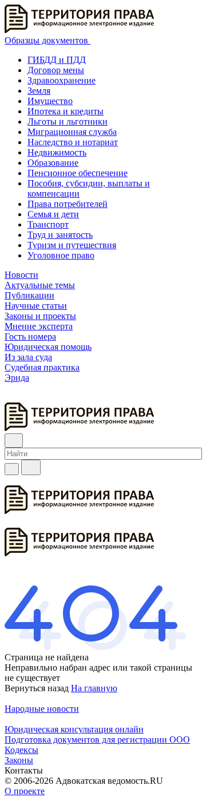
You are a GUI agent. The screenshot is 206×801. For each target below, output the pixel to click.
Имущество (50, 101)
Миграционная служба (72, 132)
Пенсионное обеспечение (77, 173)
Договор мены (55, 70)
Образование (52, 163)
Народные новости (42, 709)
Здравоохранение (61, 80)
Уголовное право (60, 255)
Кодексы (21, 750)
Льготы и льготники (67, 121)
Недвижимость (56, 152)
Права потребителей (67, 204)
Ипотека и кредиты (65, 111)
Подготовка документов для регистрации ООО (97, 739)
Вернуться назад (37, 688)
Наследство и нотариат (72, 142)
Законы (19, 760)
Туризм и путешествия (71, 245)
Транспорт (48, 224)
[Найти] (31, 467)
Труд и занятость (60, 235)
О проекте (25, 791)
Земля (38, 90)
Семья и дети (53, 214)
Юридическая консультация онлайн (74, 729)
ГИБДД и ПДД (56, 60)
